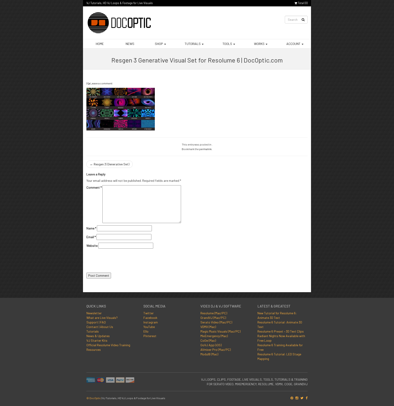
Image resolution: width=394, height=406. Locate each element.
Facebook (150, 318)
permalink (205, 149)
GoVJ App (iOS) (211, 345)
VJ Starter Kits (96, 340)
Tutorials (92, 331)
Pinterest (149, 336)
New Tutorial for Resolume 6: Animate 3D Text (277, 315)
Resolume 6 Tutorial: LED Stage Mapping (279, 356)
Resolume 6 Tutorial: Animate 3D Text (279, 324)
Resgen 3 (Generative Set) (109, 164)
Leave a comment (101, 83)
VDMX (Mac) (208, 327)
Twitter (148, 313)
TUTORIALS (192, 44)
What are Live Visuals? (102, 318)
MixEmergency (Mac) (214, 336)
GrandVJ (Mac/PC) (213, 318)
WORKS (259, 44)
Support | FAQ (96, 322)
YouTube (149, 327)
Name (91, 228)
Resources (93, 349)
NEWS (129, 44)
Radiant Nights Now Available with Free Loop (281, 338)
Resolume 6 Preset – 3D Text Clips (280, 331)
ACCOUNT (293, 44)
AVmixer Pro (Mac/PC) (215, 349)
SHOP (159, 44)
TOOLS (227, 44)
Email (91, 237)
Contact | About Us (99, 327)
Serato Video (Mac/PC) (216, 322)
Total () (302, 3)
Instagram (150, 322)
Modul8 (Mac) (209, 354)
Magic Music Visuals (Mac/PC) (220, 331)
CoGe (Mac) (208, 340)
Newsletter (94, 313)
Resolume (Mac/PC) (213, 313)
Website (92, 245)
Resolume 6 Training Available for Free (280, 347)
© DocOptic (93, 398)
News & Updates (98, 336)
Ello (145, 331)
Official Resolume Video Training (108, 345)
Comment (94, 187)
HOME (99, 44)
